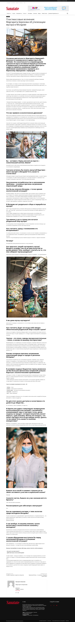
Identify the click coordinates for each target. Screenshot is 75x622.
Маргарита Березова (20, 581)
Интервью (8, 16)
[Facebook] (51, 605)
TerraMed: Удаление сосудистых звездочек (15, 575)
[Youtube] (57, 605)
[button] (67, 13)
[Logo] (15, 8)
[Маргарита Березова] (11, 587)
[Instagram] (18, 592)
